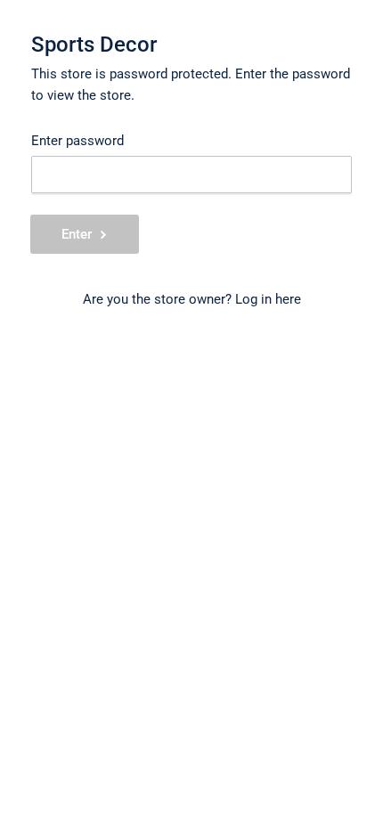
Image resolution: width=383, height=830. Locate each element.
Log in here (268, 299)
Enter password (77, 141)
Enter (76, 234)
